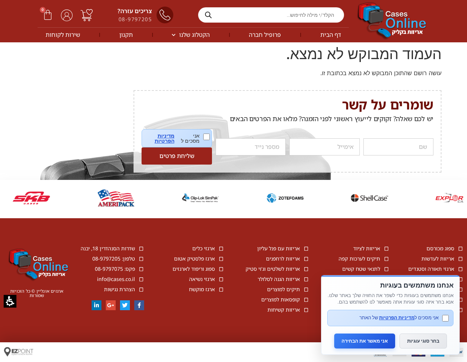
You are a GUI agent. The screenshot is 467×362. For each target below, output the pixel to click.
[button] (47, 14)
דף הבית (330, 35)
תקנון (126, 35)
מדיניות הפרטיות (164, 138)
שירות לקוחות (63, 35)
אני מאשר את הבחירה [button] (364, 341)
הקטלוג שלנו (194, 35)
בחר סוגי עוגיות (423, 341)
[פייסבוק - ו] (139, 305)
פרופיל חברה (265, 35)
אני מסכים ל (182, 138)
